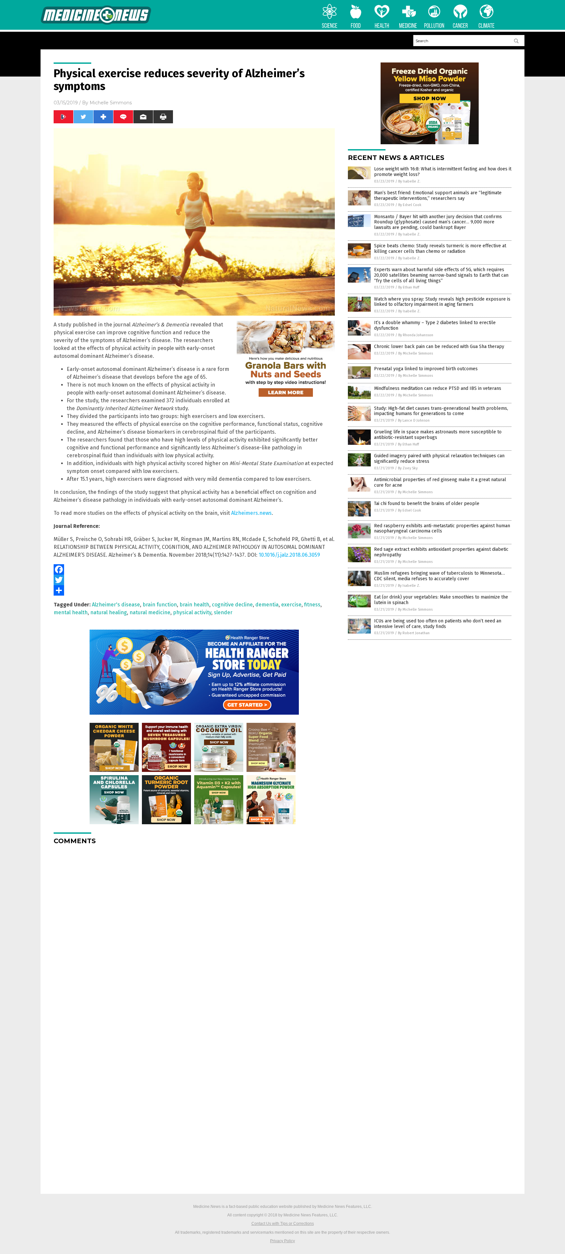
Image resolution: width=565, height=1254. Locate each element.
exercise (291, 604)
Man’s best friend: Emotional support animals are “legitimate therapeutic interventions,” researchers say (438, 195)
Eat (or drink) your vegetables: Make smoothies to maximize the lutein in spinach (441, 599)
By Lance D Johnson (414, 420)
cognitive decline (232, 604)
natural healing (108, 612)
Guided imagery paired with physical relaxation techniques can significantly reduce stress (439, 458)
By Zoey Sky (408, 468)
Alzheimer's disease (116, 604)
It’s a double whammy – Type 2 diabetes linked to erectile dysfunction (435, 325)
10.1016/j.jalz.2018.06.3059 (289, 555)
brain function (160, 604)
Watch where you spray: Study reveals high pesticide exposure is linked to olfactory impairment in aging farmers (442, 301)
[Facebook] (194, 569)
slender (223, 612)
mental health (71, 612)
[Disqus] (194, 931)
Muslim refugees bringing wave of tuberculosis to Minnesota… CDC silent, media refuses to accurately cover (439, 576)
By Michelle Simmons (415, 353)
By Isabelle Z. (409, 181)
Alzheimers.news (251, 513)
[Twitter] (194, 580)
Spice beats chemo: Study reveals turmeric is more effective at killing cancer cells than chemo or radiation (440, 248)
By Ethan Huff (408, 287)
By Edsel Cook (409, 205)
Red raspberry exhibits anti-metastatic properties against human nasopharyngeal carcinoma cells (442, 528)
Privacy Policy (282, 1241)
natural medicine (149, 612)
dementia (267, 604)
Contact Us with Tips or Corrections (282, 1223)
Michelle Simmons (111, 103)
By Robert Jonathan (414, 633)
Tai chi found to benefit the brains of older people (426, 503)
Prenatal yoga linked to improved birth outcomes (426, 369)
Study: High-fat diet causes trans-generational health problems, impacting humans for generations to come (441, 411)
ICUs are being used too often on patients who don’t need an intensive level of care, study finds (437, 623)
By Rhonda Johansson (415, 335)
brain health (194, 604)
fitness (312, 604)
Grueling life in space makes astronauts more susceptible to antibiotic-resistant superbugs (438, 434)
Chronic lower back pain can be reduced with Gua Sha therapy (439, 346)
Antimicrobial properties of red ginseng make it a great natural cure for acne (440, 482)
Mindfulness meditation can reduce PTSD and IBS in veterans (437, 388)
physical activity (192, 612)
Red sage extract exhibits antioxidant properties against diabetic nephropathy (441, 552)
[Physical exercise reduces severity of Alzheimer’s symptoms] (96, 23)
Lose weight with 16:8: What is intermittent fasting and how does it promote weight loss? (442, 171)
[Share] (194, 590)
